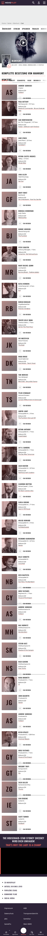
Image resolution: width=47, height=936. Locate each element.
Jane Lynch (22, 138)
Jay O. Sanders (24, 447)
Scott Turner (23, 816)
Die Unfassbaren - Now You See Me (29, 199)
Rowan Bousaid (24, 302)
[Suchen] (33, 2)
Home (4, 23)
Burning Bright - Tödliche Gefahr (28, 272)
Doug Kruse (22, 356)
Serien (9, 23)
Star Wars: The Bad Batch (26, 582)
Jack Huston (23, 466)
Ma (19, 773)
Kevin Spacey (23, 732)
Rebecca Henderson (26, 211)
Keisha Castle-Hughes (27, 156)
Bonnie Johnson (24, 229)
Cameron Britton (25, 484)
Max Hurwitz (23, 625)
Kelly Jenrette (23, 557)
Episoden (26, 29)
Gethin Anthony (24, 429)
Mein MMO (28, 924)
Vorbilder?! (21, 145)
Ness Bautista (23, 575)
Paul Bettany (23, 101)
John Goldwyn (23, 696)
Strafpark (21, 823)
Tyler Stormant (24, 393)
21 (19, 684)
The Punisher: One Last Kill (27, 418)
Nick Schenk (23, 661)
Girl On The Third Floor (25, 327)
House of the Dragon (25, 598)
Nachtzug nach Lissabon (26, 472)
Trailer (35, 29)
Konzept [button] (12, 80)
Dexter (20, 545)
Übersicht (6, 29)
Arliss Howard (24, 520)
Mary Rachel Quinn (25, 265)
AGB (25, 908)
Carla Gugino (23, 502)
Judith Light (23, 411)
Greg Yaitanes (23, 591)
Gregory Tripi (23, 766)
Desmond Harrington (26, 538)
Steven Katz (22, 643)
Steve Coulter (23, 247)
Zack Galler (23, 782)
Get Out (21, 181)
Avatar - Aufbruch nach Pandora (28, 127)
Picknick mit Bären (24, 309)
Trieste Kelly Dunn (25, 320)
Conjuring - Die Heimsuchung (27, 254)
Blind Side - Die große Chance (27, 381)
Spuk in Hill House (24, 509)
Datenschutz (9, 913)
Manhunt (16, 23)
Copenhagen (22, 436)
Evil (19, 290)
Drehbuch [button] (37, 80)
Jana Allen (22, 174)
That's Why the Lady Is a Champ (23, 845)
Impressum (8, 908)
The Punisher (22, 236)
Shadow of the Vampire (26, 650)
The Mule (21, 345)
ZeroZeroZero (22, 632)
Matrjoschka (22, 218)
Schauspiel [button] (21, 80)
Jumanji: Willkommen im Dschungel (29, 400)
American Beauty (23, 739)
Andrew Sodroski (25, 85)
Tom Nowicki (23, 375)
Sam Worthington (25, 120)
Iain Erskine (23, 798)
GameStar (27, 919)
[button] (25, 98)
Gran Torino (22, 668)
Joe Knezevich (23, 338)
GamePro (7, 924)
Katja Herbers (24, 284)
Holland (21, 92)
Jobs (5, 919)
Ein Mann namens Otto (25, 491)
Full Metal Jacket (23, 527)
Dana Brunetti (24, 677)
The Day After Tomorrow (26, 454)
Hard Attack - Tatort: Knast (27, 363)
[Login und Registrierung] (39, 2)
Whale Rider (22, 163)
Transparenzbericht (31, 913)
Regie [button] (29, 80)
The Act (20, 789)
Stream (17, 29)
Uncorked (21, 564)
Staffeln (40, 65)
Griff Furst (22, 192)
